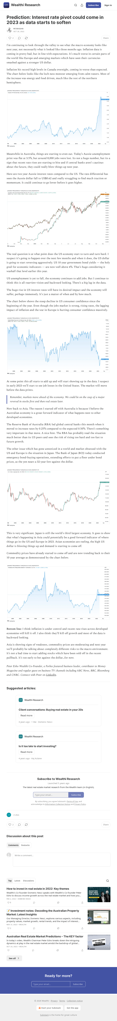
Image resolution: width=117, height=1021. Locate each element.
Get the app (72, 1008)
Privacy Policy (80, 804)
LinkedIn (51, 675)
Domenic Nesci (24, 899)
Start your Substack (51, 1008)
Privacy (54, 1000)
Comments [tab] (13, 845)
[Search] (75, 5)
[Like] (8, 950)
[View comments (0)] (19, 38)
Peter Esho (18, 29)
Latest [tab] (17, 880)
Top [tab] (10, 880)
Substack (44, 1015)
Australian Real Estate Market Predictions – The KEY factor (45, 936)
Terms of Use (72, 801)
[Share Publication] (82, 5)
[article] (58, 895)
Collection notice (75, 1000)
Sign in (108, 5)
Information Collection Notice (57, 804)
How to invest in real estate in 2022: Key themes (38, 888)
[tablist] (19, 845)
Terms (62, 1000)
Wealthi (22, 925)
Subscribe (93, 5)
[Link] (2, 688)
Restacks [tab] (25, 845)
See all (12, 958)
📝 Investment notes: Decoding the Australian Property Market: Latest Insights (43, 912)
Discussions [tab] (28, 880)
